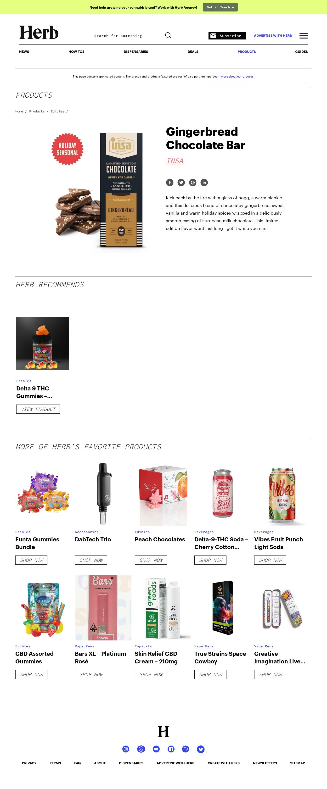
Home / (21, 111)
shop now (31, 560)
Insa (174, 160)
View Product (38, 409)
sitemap (297, 763)
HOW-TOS (76, 52)
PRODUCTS (247, 52)
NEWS (24, 52)
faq (77, 763)
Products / (38, 111)
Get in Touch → (220, 7)
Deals (193, 52)
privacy (29, 763)
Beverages (204, 532)
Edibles (23, 381)
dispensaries (131, 763)
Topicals (143, 646)
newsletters (265, 763)
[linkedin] (204, 183)
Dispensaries (136, 52)
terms (55, 763)
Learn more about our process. (233, 76)
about (100, 763)
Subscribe (230, 35)
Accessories (87, 532)
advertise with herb (273, 36)
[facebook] (170, 183)
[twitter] (181, 183)
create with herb (224, 763)
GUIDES (301, 52)
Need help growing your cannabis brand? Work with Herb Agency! (143, 7)
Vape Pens (84, 646)
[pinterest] (193, 183)
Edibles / (59, 111)
